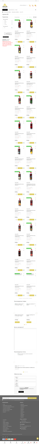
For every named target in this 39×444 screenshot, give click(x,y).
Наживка (22, 409)
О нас (4, 404)
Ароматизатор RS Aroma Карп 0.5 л (19, 83)
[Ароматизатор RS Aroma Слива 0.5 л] (19, 253)
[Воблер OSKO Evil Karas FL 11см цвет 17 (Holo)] (19, 308)
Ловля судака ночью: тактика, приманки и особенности (25, 367)
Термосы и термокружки (7, 426)
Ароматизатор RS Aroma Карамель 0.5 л (31, 58)
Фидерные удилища (24, 405)
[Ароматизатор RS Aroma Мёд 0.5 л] (19, 202)
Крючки (22, 413)
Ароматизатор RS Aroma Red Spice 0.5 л (19, 33)
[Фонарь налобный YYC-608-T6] (31, 308)
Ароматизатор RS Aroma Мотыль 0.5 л (31, 211)
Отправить (21, 391)
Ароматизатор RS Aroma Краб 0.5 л (19, 134)
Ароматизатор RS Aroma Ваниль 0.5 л (19, 58)
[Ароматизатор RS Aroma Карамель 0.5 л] (31, 50)
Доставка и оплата (6, 410)
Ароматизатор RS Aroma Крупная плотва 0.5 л (19, 159)
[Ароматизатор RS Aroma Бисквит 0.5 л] (31, 24)
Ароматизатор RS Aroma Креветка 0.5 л (31, 134)
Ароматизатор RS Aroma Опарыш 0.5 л (19, 236)
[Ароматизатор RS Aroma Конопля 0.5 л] (31, 100)
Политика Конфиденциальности (8, 406)
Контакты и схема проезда (7, 409)
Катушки (22, 408)
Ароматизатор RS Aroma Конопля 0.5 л (31, 109)
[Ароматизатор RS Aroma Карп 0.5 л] (19, 75)
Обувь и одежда (6, 422)
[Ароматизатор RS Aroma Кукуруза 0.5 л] (31, 151)
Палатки (22, 417)
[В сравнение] (23, 22)
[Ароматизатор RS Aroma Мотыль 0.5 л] (31, 202)
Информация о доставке (7, 405)
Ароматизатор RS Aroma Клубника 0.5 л (19, 109)
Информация (5, 402)
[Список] (36, 17)
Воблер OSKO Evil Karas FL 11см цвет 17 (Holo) (19, 315)
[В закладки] (23, 20)
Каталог (21, 402)
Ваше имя (17, 378)
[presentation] (14, 313)
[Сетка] (34, 17)
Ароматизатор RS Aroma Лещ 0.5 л (19, 185)
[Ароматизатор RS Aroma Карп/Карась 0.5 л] (31, 75)
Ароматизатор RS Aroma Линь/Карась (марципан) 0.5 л (31, 185)
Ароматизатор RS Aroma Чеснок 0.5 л (19, 287)
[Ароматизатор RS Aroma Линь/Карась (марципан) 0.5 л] (31, 176)
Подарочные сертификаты (7, 431)
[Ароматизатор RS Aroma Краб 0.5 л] (19, 126)
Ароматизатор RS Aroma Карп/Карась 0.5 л (31, 83)
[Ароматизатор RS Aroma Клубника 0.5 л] (19, 100)
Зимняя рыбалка (6, 428)
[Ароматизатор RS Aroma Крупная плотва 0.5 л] (19, 151)
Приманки (22, 414)
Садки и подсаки (6, 423)
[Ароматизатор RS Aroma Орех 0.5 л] (31, 228)
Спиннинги (22, 406)
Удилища (22, 404)
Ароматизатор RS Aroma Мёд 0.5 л (19, 211)
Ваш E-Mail (17, 381)
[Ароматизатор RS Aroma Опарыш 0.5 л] (19, 228)
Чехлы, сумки (5, 427)
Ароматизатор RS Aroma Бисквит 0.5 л (31, 33)
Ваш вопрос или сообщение (16, 384)
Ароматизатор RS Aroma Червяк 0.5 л (31, 261)
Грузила (22, 410)
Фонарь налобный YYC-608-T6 (31, 315)
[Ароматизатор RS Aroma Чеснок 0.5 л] (19, 278)
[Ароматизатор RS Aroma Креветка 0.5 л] (31, 126)
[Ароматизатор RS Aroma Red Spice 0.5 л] (19, 24)
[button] (24, 324)
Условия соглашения (6, 408)
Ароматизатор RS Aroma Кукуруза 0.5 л (31, 159)
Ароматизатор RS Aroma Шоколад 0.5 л (31, 287)
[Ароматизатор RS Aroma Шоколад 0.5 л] (31, 278)
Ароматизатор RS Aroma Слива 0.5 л (19, 261)
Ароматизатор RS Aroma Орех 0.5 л (31, 236)
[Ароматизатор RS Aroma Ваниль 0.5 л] (19, 50)
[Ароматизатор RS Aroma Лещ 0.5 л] (19, 176)
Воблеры (22, 415)
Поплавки (4, 419)
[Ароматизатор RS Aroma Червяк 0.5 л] (31, 253)
